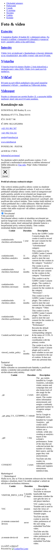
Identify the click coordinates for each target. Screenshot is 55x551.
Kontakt (9, 18)
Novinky (10, 13)
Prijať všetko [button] (32, 165)
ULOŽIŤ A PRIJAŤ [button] (9, 546)
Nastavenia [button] (5, 167)
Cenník (9, 8)
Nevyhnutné (9, 213)
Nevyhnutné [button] (6, 211)
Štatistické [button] (5, 362)
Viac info (22, 165)
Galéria (9, 15)
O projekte (10, 10)
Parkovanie (11, 6)
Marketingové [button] (7, 473)
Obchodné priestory (14, 3)
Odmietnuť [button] (43, 165)
